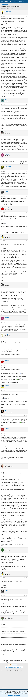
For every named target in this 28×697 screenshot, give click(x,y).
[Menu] (1, 1)
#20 (26, 622)
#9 (26, 288)
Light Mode (4, 690)
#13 (26, 390)
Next (14, 664)
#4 (26, 159)
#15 (26, 433)
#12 (26, 365)
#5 (26, 171)
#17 (26, 554)
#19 (26, 595)
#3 (26, 137)
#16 (26, 470)
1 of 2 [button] (10, 664)
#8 (26, 240)
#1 (26, 16)
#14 (26, 415)
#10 (26, 322)
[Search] (26, 1)
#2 (26, 104)
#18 (26, 577)
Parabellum (4, 8)
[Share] (25, 16)
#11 (26, 339)
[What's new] (23, 1)
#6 (26, 196)
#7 (26, 212)
